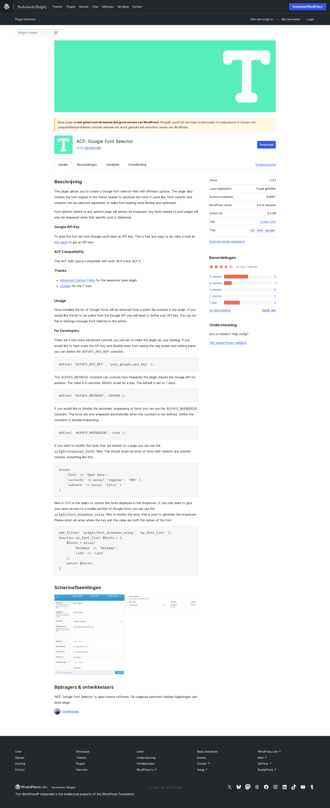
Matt (262, 757)
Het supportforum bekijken (228, 343)
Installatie (112, 164)
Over (18, 751)
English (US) (268, 221)
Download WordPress (308, 6)
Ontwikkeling (137, 164)
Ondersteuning (266, 164)
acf (252, 230)
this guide (61, 242)
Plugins (80, 763)
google (270, 230)
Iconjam (65, 286)
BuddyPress (267, 769)
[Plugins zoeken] (56, 33)
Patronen (82, 769)
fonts (260, 230)
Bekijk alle (269, 310)
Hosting (20, 763)
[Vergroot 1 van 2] (119, 599)
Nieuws (19, 757)
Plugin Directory (25, 19)
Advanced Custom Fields (77, 280)
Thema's (81, 757)
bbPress (265, 763)
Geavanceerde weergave (227, 241)
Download (266, 144)
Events (201, 757)
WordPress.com (269, 751)
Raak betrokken (207, 751)
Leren (140, 751)
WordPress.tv (147, 769)
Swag (202, 769)
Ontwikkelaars (145, 763)
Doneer (203, 763)
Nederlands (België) (63, 787)
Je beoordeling (219, 310)
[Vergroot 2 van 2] (193, 599)
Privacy (20, 769)
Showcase (82, 751)
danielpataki (92, 148)
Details (63, 164)
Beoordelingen (87, 164)
